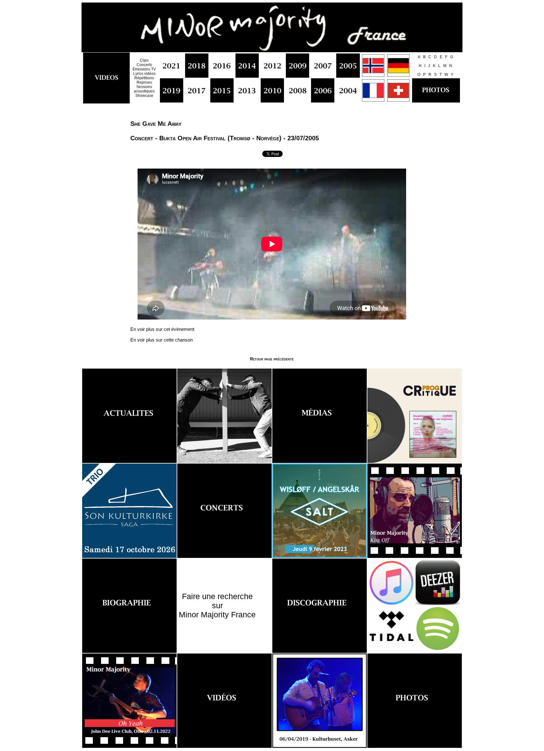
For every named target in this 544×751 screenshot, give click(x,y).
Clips (144, 60)
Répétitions (144, 78)
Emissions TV (144, 69)
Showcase (144, 95)
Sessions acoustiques (144, 89)
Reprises (144, 82)
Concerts (144, 65)
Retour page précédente (272, 359)
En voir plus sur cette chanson (161, 339)
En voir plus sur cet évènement (162, 329)
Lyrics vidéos (144, 73)
